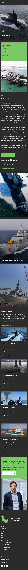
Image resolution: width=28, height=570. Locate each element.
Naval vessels (5, 48)
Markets (3, 526)
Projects (3, 535)
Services (3, 531)
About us (3, 530)
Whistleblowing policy (6, 562)
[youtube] (7, 566)
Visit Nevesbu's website (7, 155)
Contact (3, 537)
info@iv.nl (5, 549)
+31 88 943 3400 (6, 469)
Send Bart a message (8, 473)
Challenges (3, 528)
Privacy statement (5, 559)
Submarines (5, 55)
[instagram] (4, 566)
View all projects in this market (8, 168)
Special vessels (5, 51)
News (2, 533)
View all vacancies (5, 325)
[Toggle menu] (26, 2)
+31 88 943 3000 (6, 547)
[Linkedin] (2, 566)
